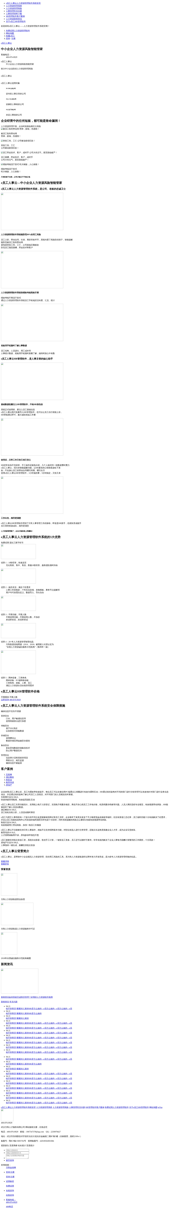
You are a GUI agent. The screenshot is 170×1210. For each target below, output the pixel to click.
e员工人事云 (6, 43)
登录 (8, 38)
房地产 (9, 785)
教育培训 (10, 782)
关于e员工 (16, 21)
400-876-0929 (15, 700)
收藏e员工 (10, 36)
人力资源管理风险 (14, 8)
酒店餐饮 (10, 777)
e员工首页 (23, 3)
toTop (160, 1107)
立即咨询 (5, 700)
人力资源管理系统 (14, 6)
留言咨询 (10, 1160)
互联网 (9, 775)
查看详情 (5, 861)
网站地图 (10, 33)
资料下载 (14, 14)
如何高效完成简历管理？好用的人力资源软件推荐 (31, 997)
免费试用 (18, 31)
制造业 (9, 780)
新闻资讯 (14, 19)
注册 (13, 38)
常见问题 (14, 11)
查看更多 (5, 864)
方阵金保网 (11, 1167)
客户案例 (15, 16)
